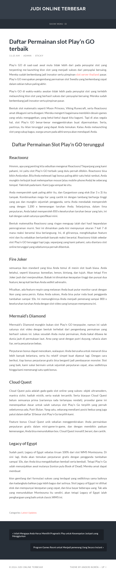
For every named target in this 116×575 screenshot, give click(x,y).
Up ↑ (104, 567)
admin (27, 55)
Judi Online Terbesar (58, 8)
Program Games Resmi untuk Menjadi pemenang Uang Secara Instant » (68, 547)
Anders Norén (90, 567)
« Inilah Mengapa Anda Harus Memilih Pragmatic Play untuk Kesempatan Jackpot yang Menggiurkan (55, 534)
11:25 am (14, 55)
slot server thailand (87, 74)
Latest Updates (29, 512)
